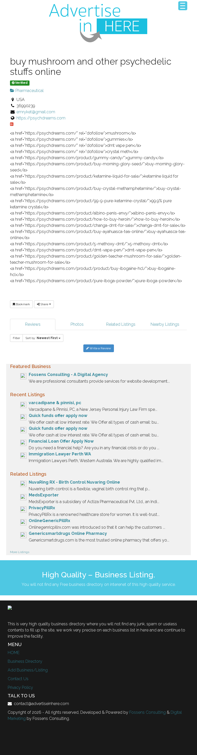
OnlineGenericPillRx (49, 520)
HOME (13, 652)
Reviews (33, 324)
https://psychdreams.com (40, 118)
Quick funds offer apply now (58, 415)
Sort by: (41, 338)
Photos (77, 324)
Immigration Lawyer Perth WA (60, 454)
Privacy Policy (20, 687)
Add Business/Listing (28, 670)
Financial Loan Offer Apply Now (61, 441)
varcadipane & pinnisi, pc (55, 402)
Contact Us (18, 678)
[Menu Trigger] (182, 5)
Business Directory (25, 661)
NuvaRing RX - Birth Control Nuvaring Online (74, 482)
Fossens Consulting (147, 712)
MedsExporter (44, 495)
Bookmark (22, 304)
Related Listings (120, 324)
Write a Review (100, 348)
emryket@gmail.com (35, 111)
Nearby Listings (165, 324)
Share (44, 304)
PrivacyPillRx (42, 507)
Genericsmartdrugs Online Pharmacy (68, 533)
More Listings (19, 552)
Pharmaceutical (29, 90)
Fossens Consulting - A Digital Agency (68, 374)
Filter (16, 338)
